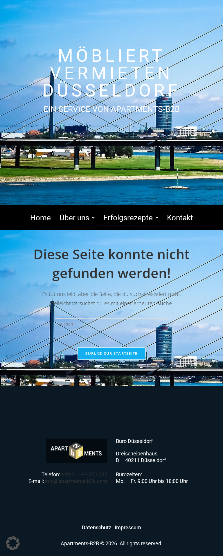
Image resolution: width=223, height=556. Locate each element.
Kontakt (180, 217)
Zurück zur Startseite (111, 353)
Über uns (74, 217)
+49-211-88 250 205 (84, 474)
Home (40, 217)
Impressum (128, 527)
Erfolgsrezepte (128, 217)
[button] (77, 217)
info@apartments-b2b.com (76, 481)
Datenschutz (96, 527)
